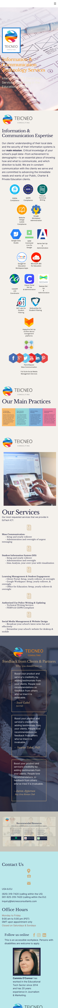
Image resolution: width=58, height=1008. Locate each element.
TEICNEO (34, 651)
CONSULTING (34, 655)
